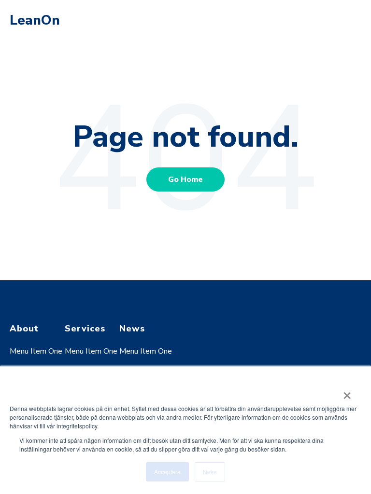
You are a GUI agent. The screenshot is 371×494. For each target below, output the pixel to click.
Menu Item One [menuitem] (36, 351)
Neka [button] (210, 471)
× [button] (347, 392)
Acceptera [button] (167, 471)
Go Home (185, 179)
